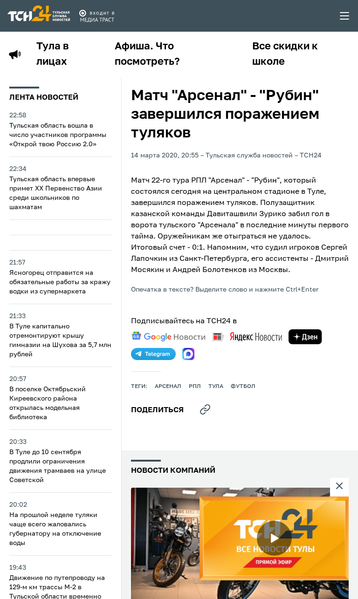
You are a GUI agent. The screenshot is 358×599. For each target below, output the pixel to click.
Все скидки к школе (285, 54)
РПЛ (195, 386)
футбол (243, 386)
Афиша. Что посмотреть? (147, 54)
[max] (188, 354)
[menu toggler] (345, 15)
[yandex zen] (305, 336)
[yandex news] (247, 336)
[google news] (168, 337)
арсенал (168, 386)
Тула (215, 386)
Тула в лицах (52, 54)
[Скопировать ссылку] (205, 409)
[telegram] (153, 354)
